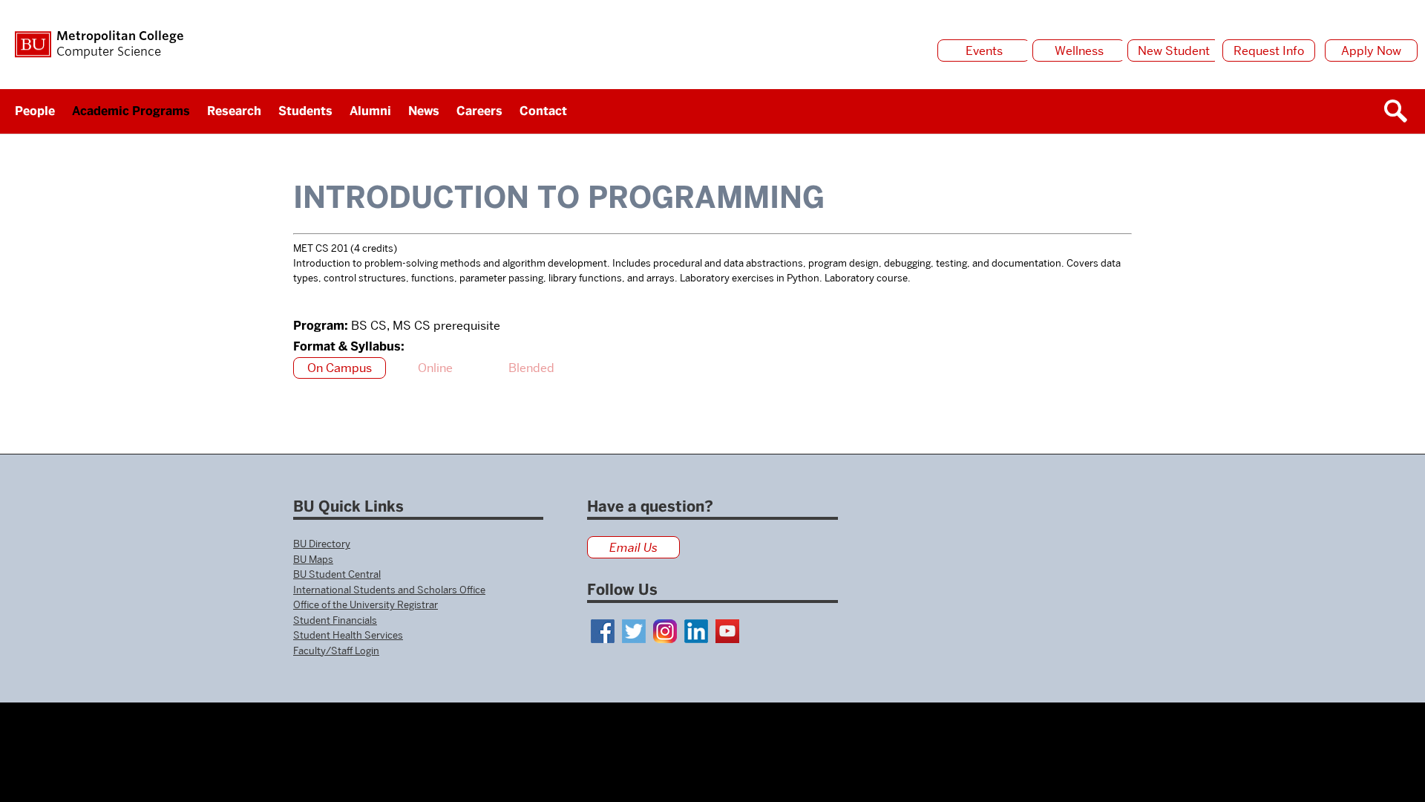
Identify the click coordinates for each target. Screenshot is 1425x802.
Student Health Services (348, 635)
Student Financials (335, 620)
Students (305, 111)
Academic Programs (131, 111)
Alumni (370, 111)
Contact (543, 111)
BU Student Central (337, 574)
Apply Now (1371, 51)
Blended (531, 368)
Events (984, 51)
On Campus (339, 368)
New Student (1174, 51)
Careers (479, 111)
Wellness (1079, 51)
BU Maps (313, 559)
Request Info (1269, 51)
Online (435, 368)
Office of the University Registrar (365, 604)
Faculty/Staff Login (336, 650)
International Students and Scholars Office (389, 589)
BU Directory (321, 543)
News (423, 111)
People (35, 111)
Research (234, 111)
